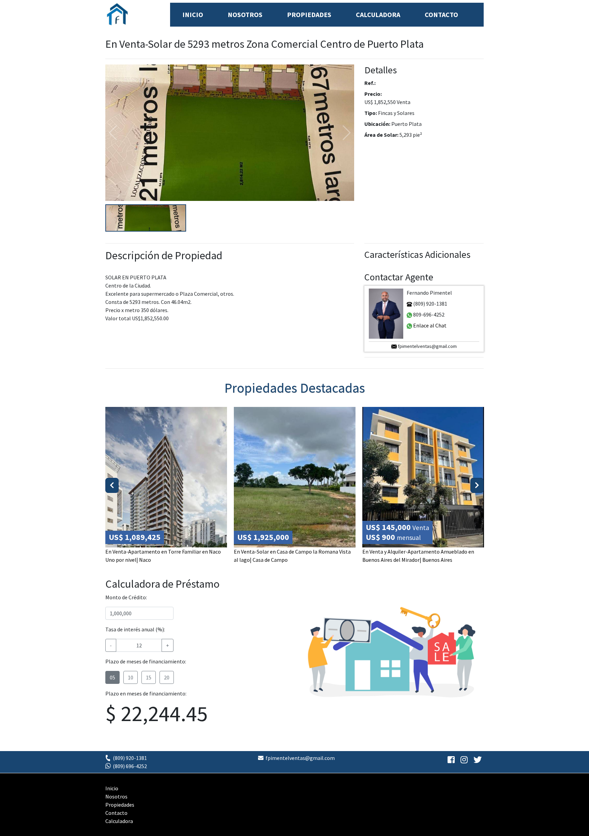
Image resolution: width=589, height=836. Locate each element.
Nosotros (116, 796)
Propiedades (119, 804)
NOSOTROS (245, 14)
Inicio (111, 788)
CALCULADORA (378, 14)
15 (148, 677)
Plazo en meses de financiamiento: (145, 693)
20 (166, 677)
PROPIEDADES (309, 14)
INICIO (192, 14)
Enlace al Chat (429, 325)
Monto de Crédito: (126, 597)
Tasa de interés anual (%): (135, 629)
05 (112, 677)
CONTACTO (441, 14)
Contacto (116, 812)
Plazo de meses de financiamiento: (145, 661)
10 (130, 677)
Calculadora (119, 821)
